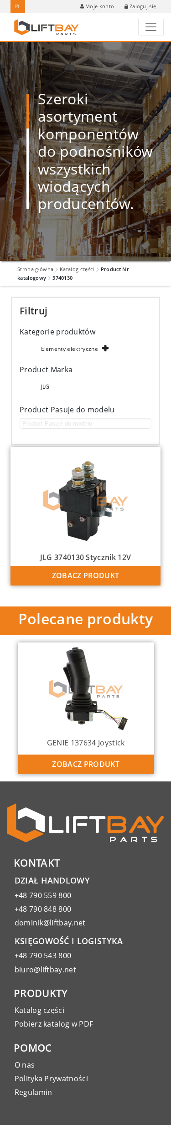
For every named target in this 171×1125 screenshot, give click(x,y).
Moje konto (99, 6)
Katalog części (77, 269)
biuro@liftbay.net (45, 970)
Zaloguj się (143, 6)
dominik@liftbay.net (50, 923)
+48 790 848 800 (43, 909)
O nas (25, 1065)
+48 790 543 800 (43, 955)
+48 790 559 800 (43, 895)
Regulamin (33, 1092)
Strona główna (35, 269)
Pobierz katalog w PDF (54, 1024)
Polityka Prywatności (51, 1079)
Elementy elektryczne (69, 349)
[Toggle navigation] (151, 27)
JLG (45, 386)
